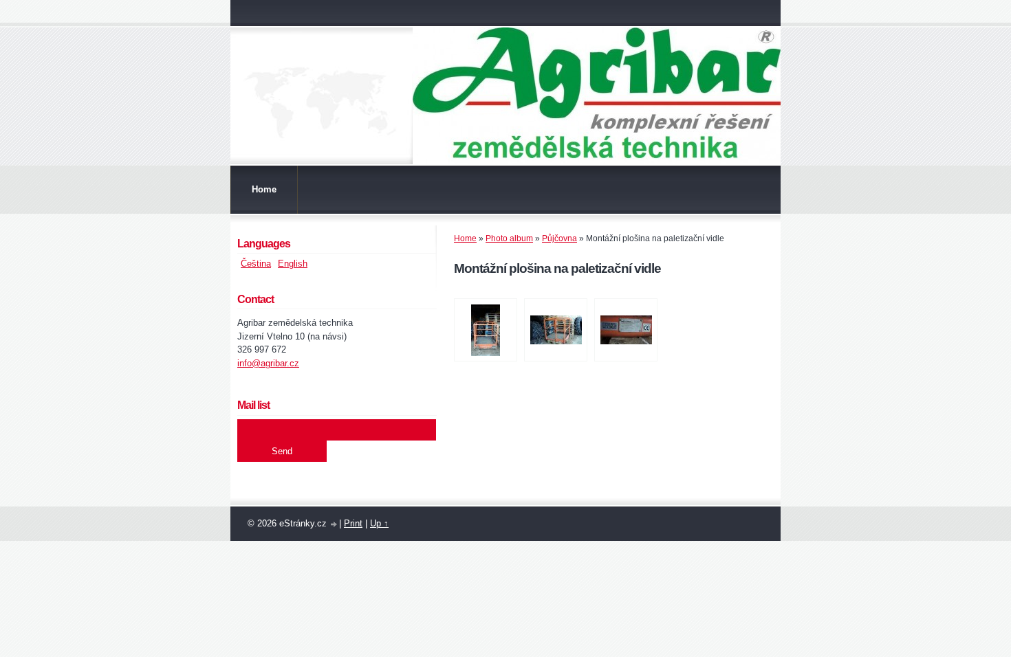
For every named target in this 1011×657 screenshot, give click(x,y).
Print (353, 523)
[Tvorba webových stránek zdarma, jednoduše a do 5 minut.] (334, 525)
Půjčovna (559, 238)
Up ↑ (379, 523)
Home (264, 189)
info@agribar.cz (268, 363)
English (292, 263)
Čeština (256, 263)
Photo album (509, 238)
